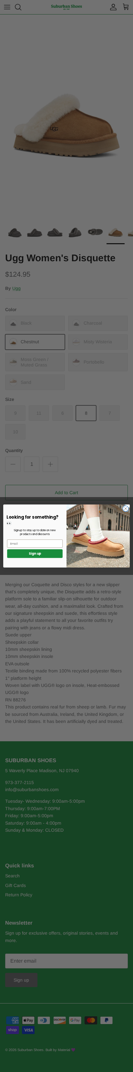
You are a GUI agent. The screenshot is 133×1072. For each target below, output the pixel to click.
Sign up (35, 553)
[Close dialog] (125, 509)
